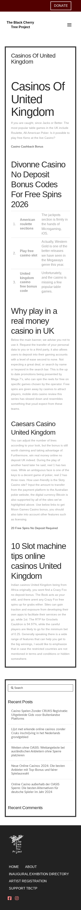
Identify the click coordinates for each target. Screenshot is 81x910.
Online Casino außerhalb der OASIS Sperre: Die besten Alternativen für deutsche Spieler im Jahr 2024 (35, 788)
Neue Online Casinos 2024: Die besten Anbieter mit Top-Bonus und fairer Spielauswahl (38, 769)
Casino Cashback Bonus (27, 146)
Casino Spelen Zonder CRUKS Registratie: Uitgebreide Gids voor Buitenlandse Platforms (39, 714)
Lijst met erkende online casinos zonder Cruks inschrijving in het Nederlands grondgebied (38, 733)
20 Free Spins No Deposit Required (34, 528)
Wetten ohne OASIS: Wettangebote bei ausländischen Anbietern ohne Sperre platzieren (38, 751)
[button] (69, 25)
